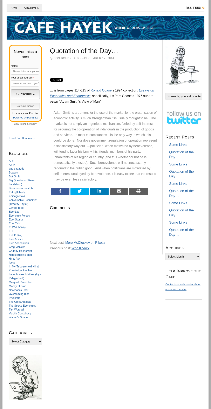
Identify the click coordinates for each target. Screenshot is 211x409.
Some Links (178, 145)
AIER (12, 160)
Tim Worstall (16, 309)
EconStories (16, 219)
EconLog (14, 211)
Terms (23, 124)
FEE (11, 231)
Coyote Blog (16, 207)
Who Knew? (80, 248)
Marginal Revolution (20, 282)
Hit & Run (14, 258)
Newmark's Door (18, 290)
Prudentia (14, 297)
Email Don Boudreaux (22, 138)
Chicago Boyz (17, 196)
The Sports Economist (22, 305)
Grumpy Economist (20, 250)
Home (13, 7)
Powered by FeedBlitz (25, 117)
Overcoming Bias (19, 293)
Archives (31, 7)
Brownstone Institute (21, 188)
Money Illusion (17, 286)
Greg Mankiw (17, 246)
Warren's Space (18, 317)
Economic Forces (19, 215)
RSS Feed (193, 7)
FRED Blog (15, 235)
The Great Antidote (20, 301)
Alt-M (12, 164)
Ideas (12, 262)
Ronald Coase (101, 90)
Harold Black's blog (20, 254)
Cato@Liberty (17, 192)
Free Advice (16, 239)
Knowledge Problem (21, 270)
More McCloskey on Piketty (85, 242)
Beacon (13, 172)
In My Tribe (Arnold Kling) (24, 266)
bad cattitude (16, 168)
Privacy (33, 124)
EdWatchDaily (17, 227)
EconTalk (14, 223)
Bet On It (14, 176)
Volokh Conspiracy (20, 313)
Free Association (19, 243)
